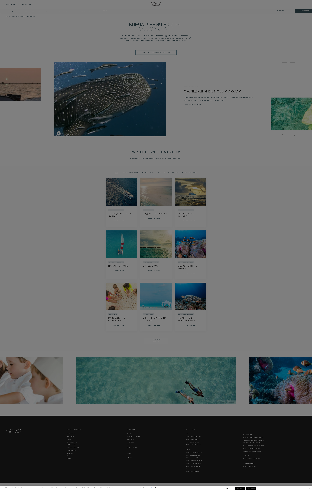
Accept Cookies (251, 488)
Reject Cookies (240, 488)
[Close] (309, 488)
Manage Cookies (228, 488)
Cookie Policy (152, 487)
